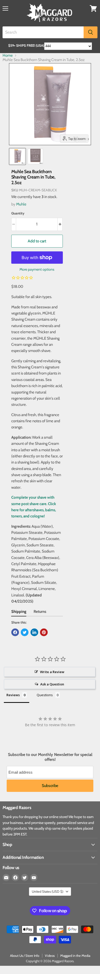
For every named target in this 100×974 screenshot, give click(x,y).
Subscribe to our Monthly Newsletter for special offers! (50, 757)
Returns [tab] (40, 611)
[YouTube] (33, 877)
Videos (50, 955)
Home (8, 55)
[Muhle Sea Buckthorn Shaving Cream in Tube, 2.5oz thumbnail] (17, 156)
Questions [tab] (45, 695)
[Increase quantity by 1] (60, 224)
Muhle (21, 204)
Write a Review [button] (52, 672)
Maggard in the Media (75, 955)
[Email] (6, 877)
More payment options (36, 269)
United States (47, 891)
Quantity (17, 213)
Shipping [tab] (18, 611)
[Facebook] (15, 877)
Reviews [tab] (13, 695)
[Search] (90, 32)
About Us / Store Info (24, 955)
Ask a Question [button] (52, 684)
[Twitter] (24, 877)
